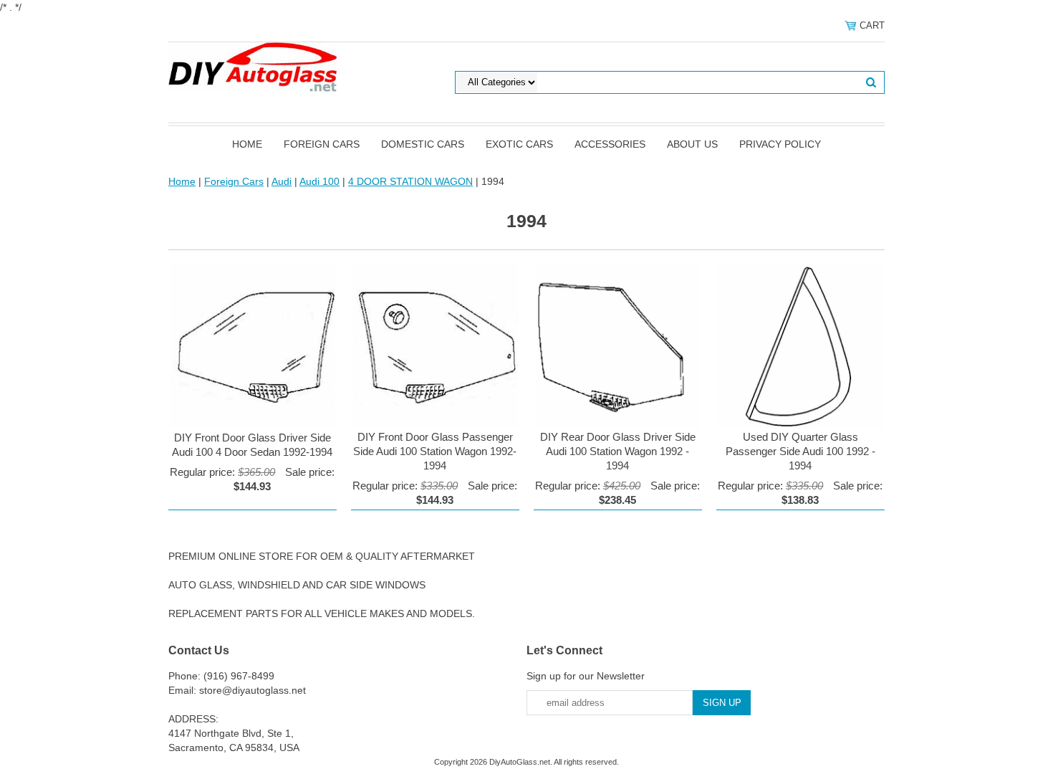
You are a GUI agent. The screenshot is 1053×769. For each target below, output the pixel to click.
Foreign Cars (322, 144)
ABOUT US (692, 144)
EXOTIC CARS (519, 144)
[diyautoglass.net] (252, 66)
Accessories (609, 144)
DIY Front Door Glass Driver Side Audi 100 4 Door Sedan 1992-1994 (252, 444)
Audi (281, 181)
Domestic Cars (422, 144)
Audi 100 (319, 181)
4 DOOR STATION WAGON (410, 181)
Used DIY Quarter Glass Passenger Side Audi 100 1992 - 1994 (800, 451)
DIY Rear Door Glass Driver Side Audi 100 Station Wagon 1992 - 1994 (618, 451)
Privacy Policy (780, 144)
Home (247, 144)
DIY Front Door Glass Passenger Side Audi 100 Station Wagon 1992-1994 (434, 451)
